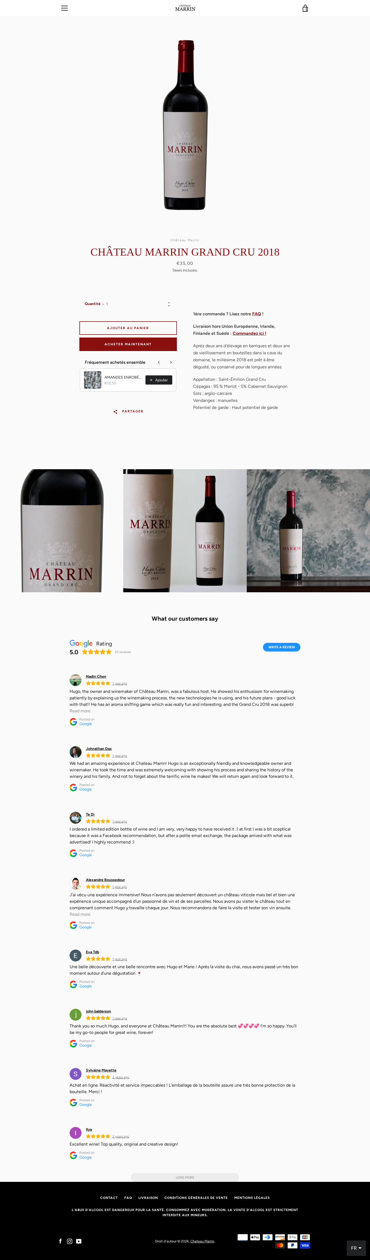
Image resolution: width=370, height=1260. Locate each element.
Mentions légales (252, 1198)
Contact (109, 1198)
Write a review (281, 647)
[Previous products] (159, 362)
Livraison (148, 1198)
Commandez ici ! (249, 333)
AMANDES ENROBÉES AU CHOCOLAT (123, 377)
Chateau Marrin (202, 1241)
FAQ (256, 313)
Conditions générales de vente (196, 1198)
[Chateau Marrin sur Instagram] (69, 1241)
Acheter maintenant (128, 344)
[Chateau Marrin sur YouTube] (79, 1241)
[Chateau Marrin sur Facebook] (60, 1241)
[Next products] (171, 362)
